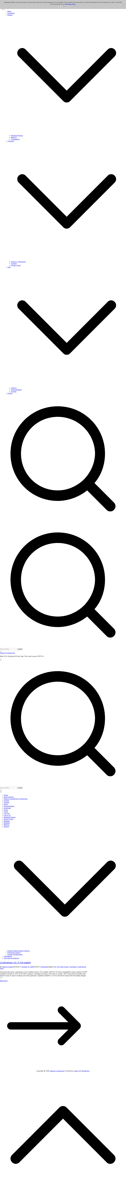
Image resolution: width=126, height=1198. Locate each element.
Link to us (7, 815)
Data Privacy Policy (70, 4)
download (73, 967)
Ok (59, 6)
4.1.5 (54, 967)
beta (61, 967)
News (9, 11)
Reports (14, 137)
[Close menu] (0, 792)
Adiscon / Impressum (18, 262)
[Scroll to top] (63, 1135)
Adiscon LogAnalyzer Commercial (15, 799)
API (58, 967)
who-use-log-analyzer (11, 958)
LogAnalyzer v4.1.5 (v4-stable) (15, 962)
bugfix (66, 967)
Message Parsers (17, 135)
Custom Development (15, 954)
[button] (66, 75)
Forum (6, 810)
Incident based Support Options (18, 951)
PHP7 (2, 969)
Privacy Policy (16, 265)
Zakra (76, 1071)
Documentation (16, 390)
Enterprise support (13, 953)
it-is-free (7, 813)
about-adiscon (9, 797)
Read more (65, 6)
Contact (14, 263)
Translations (15, 139)
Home (6, 812)
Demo (6, 804)
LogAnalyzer (81, 967)
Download (10, 13)
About (6, 795)
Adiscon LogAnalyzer (7, 653)
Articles (13, 391)
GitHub (9, 393)
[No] (124, 4)
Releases (7, 821)
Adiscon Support (8, 967)
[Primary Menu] (0, 660)
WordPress (85, 1071)
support (14, 388)
